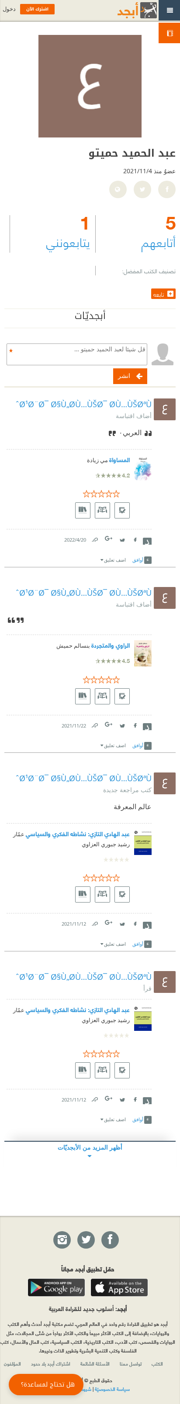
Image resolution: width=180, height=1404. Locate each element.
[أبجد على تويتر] (85, 1240)
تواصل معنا (131, 1363)
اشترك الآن (37, 9)
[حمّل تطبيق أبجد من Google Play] (56, 1287)
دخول (9, 9)
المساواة (119, 459)
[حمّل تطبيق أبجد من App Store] (119, 1287)
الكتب (157, 1363)
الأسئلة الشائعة (95, 1363)
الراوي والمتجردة (110, 644)
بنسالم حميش (73, 645)
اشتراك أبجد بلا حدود (50, 1363)
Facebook (134, 538)
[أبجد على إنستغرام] (61, 1240)
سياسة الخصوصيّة (112, 1388)
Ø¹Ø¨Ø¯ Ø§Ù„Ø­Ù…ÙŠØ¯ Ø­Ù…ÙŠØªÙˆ (84, 404)
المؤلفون (12, 1363)
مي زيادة (97, 460)
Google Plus (109, 538)
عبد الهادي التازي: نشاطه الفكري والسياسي (78, 833)
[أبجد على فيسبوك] (109, 1240)
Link (94, 538)
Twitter (122, 538)
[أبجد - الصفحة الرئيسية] (126, 10)
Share (147, 540)
